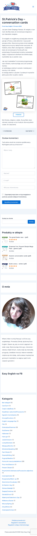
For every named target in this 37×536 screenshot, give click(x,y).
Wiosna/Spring (7, 504)
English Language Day (9, 421)
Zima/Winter (6, 507)
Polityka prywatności (18, 520)
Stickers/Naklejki (7, 488)
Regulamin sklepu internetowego (18, 525)
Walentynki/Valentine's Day (10, 497)
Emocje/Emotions (7, 418)
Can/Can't (5, 406)
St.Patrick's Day (7, 485)
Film (3, 424)
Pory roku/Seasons (8, 464)
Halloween (5, 433)
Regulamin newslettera (18, 523)
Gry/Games (5, 430)
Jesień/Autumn (7, 440)
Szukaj (31, 222)
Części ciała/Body (7, 409)
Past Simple (6, 452)
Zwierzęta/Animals (8, 510)
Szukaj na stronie (7, 218)
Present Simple (7, 467)
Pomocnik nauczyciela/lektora (11, 461)
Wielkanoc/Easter (7, 500)
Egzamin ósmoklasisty (9, 415)
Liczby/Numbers (7, 443)
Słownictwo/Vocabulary (9, 482)
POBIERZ (18, 115)
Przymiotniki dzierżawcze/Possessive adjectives (17, 471)
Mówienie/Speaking (8, 449)
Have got (5, 437)
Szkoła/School (6, 494)
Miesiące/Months (7, 446)
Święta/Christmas (7, 491)
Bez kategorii (6, 402)
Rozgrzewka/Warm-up (9, 479)
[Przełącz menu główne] (33, 7)
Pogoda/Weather (7, 458)
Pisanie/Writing (7, 455)
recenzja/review (7, 476)
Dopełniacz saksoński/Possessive (13, 412)
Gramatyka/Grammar (9, 427)
